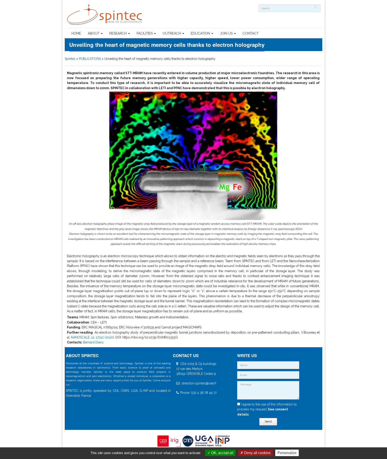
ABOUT (94, 33)
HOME (76, 33)
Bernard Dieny (93, 342)
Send (268, 421)
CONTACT (251, 33)
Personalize (287, 453)
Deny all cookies (257, 453)
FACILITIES (145, 33)
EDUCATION (201, 33)
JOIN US (227, 33)
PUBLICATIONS (90, 58)
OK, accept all (221, 453)
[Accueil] (105, 14)
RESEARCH (118, 33)
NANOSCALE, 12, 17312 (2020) (92, 337)
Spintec (70, 58)
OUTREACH (172, 33)
